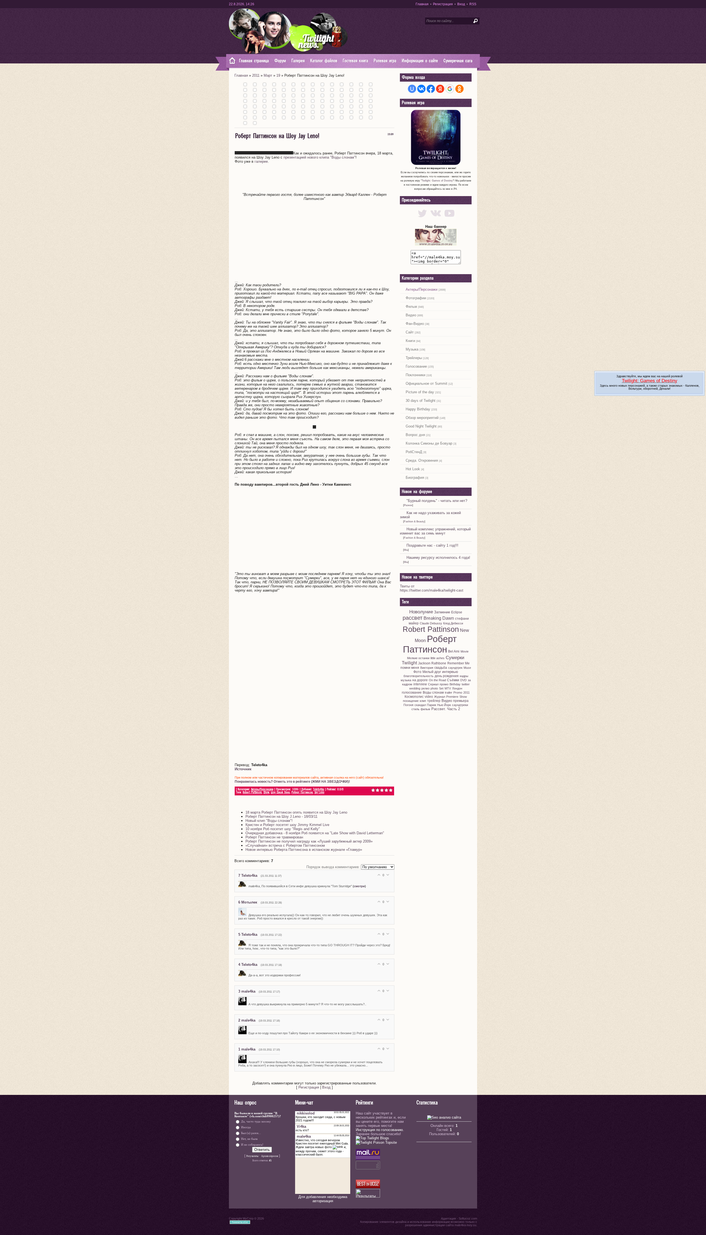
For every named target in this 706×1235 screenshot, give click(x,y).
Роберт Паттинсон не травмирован (274, 837)
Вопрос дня (415, 435)
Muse (467, 667)
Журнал (439, 696)
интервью (450, 672)
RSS (472, 4)
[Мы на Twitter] (422, 218)
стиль (415, 709)
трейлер (433, 701)
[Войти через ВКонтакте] (421, 89)
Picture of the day (420, 392)
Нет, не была (249, 1138)
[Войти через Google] (449, 88)
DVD (463, 680)
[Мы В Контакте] (436, 218)
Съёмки (453, 680)
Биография (415, 477)
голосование (412, 692)
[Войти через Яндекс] (440, 89)
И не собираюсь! (252, 1144)
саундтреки (460, 705)
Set (441, 688)
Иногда (246, 1127)
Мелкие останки (418, 658)
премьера (461, 701)
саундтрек (455, 667)
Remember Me (458, 663)
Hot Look (413, 469)
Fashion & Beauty (414, 521)
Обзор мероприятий (422, 418)
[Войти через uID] (412, 89)
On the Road (437, 680)
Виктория (426, 667)
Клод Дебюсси (453, 623)
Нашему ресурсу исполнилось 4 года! (438, 557)
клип (423, 700)
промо (444, 684)
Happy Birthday (418, 409)
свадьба (440, 668)
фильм (425, 709)
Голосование (416, 366)
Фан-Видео (415, 324)
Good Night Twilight (421, 426)
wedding (414, 688)
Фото (417, 672)
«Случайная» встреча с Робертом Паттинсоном (285, 845)
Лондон (457, 688)
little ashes (437, 658)
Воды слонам (433, 692)
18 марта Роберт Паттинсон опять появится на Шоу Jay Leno (296, 812)
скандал (420, 705)
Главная (422, 4)
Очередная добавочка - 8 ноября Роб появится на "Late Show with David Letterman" (314, 833)
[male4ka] (243, 1004)
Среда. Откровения (422, 460)
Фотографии (416, 298)
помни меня (409, 668)
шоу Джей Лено (280, 792)
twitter (466, 684)
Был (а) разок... (251, 1132)
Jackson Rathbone (432, 663)
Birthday (455, 684)
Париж (431, 705)
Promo (457, 692)
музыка (406, 680)
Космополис (414, 697)
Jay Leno (319, 792)
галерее (261, 161)
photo (434, 688)
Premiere (452, 696)
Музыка (412, 349)
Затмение (442, 612)
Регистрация (443, 4)
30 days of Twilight (420, 401)
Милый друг (431, 672)
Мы (406, 550)
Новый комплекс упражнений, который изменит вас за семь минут (435, 531)
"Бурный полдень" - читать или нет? (437, 501)
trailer (448, 692)
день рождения (447, 676)
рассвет (412, 618)
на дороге (420, 680)
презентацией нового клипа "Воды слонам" (319, 157)
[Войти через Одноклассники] (459, 89)
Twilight (409, 663)
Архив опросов (269, 1156)
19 (278, 75)
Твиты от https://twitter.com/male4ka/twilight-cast (431, 588)
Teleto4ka (318, 789)
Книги (410, 341)
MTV (448, 688)
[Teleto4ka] (243, 886)
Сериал (433, 684)
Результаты (252, 1156)
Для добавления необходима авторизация (322, 1199)
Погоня (408, 705)
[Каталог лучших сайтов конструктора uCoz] (368, 1187)
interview (420, 684)
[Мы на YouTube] (449, 218)
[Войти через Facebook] (431, 89)
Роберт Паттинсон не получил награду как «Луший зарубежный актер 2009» (309, 841)
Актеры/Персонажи (262, 789)
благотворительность (418, 676)
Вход (461, 4)
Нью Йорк (444, 705)
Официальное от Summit (426, 383)
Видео (411, 315)
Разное (408, 505)
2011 (256, 75)
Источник (243, 769)
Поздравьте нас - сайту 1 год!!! (432, 545)
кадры (464, 676)
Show (266, 792)
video (429, 697)
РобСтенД (414, 452)
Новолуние (421, 611)
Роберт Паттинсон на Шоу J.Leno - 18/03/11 (281, 816)
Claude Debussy (431, 623)
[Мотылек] (243, 915)
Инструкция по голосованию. (380, 1130)
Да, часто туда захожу (256, 1121)
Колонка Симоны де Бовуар (429, 443)
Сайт (410, 332)
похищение (411, 700)
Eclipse (456, 612)
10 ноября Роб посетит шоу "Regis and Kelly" (282, 829)
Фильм (411, 306)
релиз (425, 688)
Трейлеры (414, 358)
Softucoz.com (468, 1218)
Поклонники (415, 375)
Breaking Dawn (439, 618)
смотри (359, 886)
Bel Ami (453, 651)
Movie (465, 651)
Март (268, 75)
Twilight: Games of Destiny (437, 180)
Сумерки (455, 657)
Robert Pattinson (252, 792)
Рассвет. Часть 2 (445, 709)
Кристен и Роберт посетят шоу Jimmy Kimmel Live (287, 825)
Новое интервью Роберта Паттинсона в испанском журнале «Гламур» (303, 850)
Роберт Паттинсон (302, 792)
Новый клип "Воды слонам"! (269, 821)
